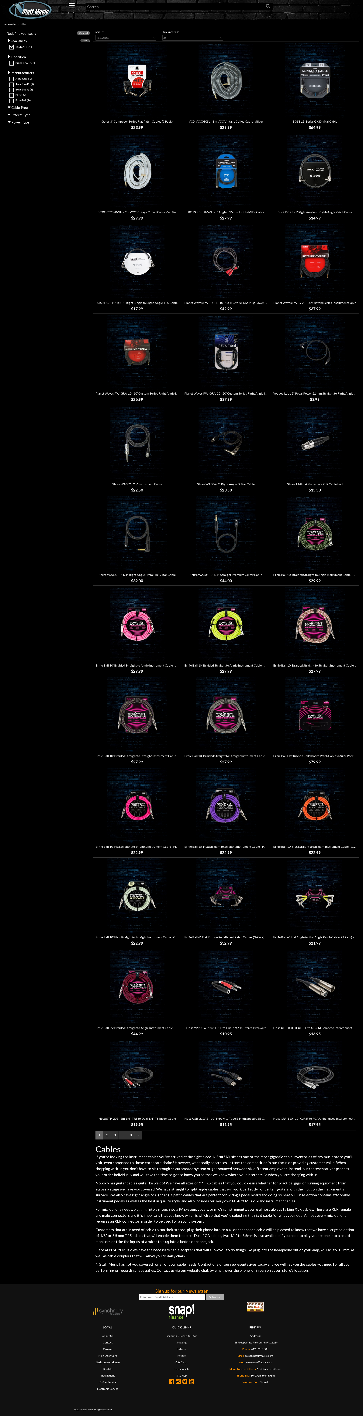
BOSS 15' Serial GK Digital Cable (314, 121)
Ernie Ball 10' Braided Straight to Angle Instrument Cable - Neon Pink (142, 665)
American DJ (25, 84)
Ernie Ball (23, 100)
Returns (181, 1349)
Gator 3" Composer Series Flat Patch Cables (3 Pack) (137, 121)
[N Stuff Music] (30, 9)
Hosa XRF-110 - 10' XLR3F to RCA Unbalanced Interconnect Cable (317, 1118)
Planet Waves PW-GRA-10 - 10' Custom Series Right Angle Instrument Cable (147, 393)
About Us (107, 1335)
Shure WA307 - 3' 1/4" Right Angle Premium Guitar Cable (137, 574)
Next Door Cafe (108, 1355)
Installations (107, 1375)
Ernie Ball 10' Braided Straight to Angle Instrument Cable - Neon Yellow (232, 665)
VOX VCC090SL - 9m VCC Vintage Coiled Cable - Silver (226, 121)
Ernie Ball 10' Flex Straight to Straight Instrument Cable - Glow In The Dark (146, 937)
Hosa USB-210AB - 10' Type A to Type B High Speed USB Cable (227, 1118)
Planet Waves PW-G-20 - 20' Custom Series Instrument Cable (314, 302)
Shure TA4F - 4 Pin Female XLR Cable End (315, 484)
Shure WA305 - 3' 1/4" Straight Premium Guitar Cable (226, 574)
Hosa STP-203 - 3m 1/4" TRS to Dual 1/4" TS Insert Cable (137, 1118)
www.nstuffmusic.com (259, 1362)
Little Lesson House (108, 1362)
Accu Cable (24, 78)
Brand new (25, 62)
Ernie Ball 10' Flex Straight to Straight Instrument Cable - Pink (137, 846)
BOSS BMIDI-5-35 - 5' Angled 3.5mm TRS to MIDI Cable (226, 212)
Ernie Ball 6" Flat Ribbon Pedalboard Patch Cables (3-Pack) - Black (229, 937)
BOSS (21, 95)
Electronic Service (107, 1388)
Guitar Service (107, 1382)
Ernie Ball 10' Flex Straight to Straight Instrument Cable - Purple (227, 846)
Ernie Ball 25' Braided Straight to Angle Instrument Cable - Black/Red (142, 1028)
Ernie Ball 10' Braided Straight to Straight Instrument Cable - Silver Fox (232, 756)
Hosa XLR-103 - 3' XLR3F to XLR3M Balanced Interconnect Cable (317, 1028)
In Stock (24, 46)
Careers (107, 1349)
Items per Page (170, 31)
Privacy (181, 1355)
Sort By (99, 31)
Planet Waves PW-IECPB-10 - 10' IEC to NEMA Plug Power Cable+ (229, 302)
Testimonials (181, 1368)
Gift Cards (181, 1362)
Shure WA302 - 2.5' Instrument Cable (137, 484)
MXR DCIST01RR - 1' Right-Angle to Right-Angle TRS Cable (137, 302)
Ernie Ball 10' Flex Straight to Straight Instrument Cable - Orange (317, 846)
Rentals (107, 1368)
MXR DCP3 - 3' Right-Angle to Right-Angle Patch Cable (315, 212)
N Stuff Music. (87, 1409)
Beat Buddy (24, 89)
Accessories (10, 24)
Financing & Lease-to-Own (181, 1335)
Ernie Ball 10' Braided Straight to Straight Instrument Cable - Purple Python (146, 756)
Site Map (181, 1375)
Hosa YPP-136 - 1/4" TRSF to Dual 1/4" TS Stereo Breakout (226, 1028)
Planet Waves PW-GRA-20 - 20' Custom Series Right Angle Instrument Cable (236, 393)
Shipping (181, 1342)
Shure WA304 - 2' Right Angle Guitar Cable (226, 484)
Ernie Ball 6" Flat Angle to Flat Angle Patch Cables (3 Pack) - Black (317, 937)
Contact (108, 1342)
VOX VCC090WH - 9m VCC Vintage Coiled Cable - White (137, 212)
